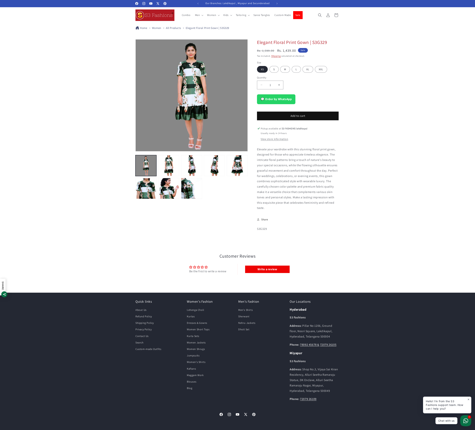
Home (143, 28)
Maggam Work (195, 375)
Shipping (276, 55)
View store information (274, 139)
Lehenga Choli (195, 310)
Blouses (191, 381)
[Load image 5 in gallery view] (237, 165)
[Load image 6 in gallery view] (145, 188)
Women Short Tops (198, 329)
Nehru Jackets (246, 323)
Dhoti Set (243, 329)
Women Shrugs (196, 349)
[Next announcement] (277, 3)
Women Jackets (196, 342)
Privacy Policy (143, 329)
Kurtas (191, 316)
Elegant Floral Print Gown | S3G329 (207, 28)
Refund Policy (143, 316)
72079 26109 (308, 399)
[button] (199, 15)
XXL (321, 69)
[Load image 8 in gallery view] (191, 188)
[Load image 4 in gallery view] (214, 165)
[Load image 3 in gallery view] (191, 165)
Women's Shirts (196, 362)
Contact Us (142, 336)
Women (156, 28)
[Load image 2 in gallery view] (168, 165)
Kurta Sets (193, 336)
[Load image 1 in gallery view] (145, 165)
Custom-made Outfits (148, 349)
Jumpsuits (193, 355)
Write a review (267, 269)
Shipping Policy (144, 323)
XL (307, 69)
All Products (173, 28)
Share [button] (264, 219)
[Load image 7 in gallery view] (168, 188)
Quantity (261, 77)
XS (262, 69)
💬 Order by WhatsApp (276, 99)
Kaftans (191, 368)
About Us (141, 310)
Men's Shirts (245, 310)
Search (139, 342)
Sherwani (243, 316)
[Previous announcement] (198, 3)
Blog (189, 388)
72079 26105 (328, 345)
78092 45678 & (309, 345)
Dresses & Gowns (197, 323)
